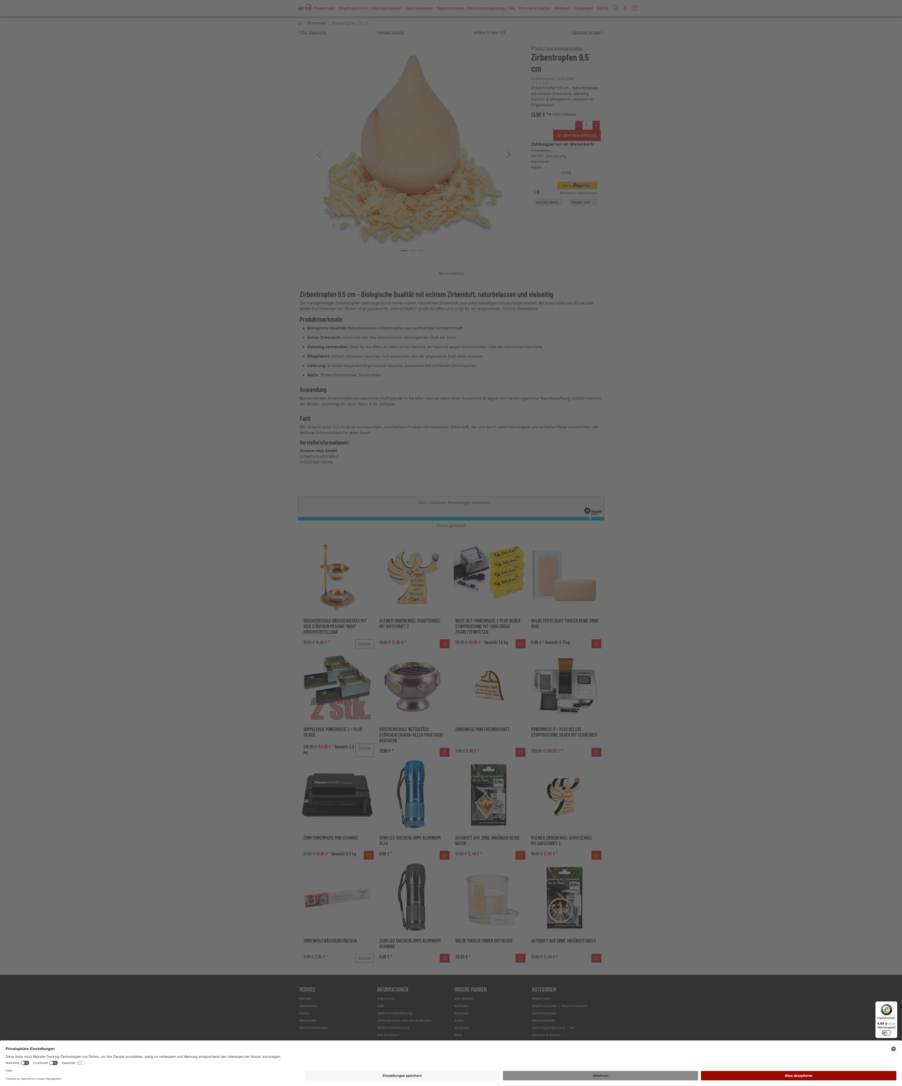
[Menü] (894, 1004)
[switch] (886, 1033)
